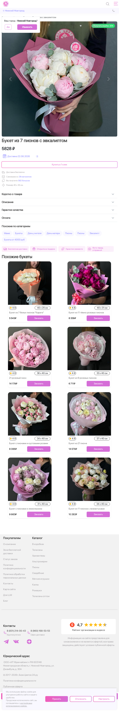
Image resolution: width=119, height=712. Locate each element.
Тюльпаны (37, 550)
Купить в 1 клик (59, 164)
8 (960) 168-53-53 (40, 630)
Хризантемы (38, 555)
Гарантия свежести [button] (74, 249)
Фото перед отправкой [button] (97, 249)
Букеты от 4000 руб (14, 239)
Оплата (6, 217)
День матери (53, 233)
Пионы (68, 233)
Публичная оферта (12, 686)
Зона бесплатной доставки (12, 552)
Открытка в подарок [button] (46, 249)
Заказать (38, 318)
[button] (24, 180)
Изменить (27, 27)
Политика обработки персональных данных (14, 576)
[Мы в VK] (16, 641)
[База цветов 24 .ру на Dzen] (29, 642)
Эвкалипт (94, 233)
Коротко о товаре (12, 194)
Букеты (18, 233)
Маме (7, 233)
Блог (5, 600)
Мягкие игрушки (40, 578)
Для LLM (7, 595)
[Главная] (6, 4)
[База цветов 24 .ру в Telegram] (6, 641)
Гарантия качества (12, 209)
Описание (7, 202)
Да (8, 27)
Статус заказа (10, 559)
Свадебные (38, 573)
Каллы (35, 584)
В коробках (38, 544)
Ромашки (37, 590)
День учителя (35, 233)
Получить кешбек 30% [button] (103, 26)
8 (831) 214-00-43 (16, 630)
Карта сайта (9, 589)
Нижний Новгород (14, 10)
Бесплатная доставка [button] (17, 249)
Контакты (8, 583)
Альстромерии (39, 561)
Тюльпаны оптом (40, 596)
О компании (9, 544)
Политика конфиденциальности (14, 567)
